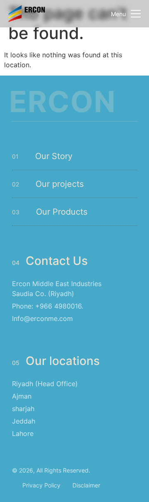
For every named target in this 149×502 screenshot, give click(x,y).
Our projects (60, 184)
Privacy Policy (41, 485)
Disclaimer (86, 485)
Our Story (53, 156)
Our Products (61, 212)
